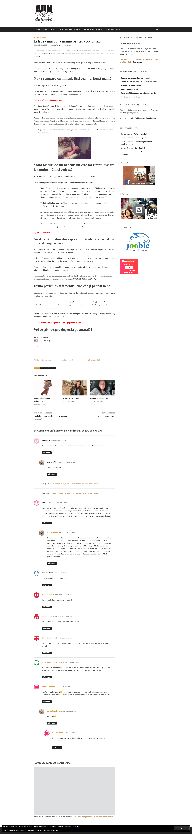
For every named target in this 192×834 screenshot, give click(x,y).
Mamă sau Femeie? (67, 360)
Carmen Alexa (55, 45)
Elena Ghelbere (48, 594)
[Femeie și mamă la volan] (102, 388)
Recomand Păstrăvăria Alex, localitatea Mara (139, 82)
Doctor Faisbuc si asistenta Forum (48, 100)
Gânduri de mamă (40, 37)
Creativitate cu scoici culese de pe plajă (136, 78)
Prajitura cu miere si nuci (130, 97)
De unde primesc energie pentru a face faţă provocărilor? (57, 322)
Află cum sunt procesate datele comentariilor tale (93, 817)
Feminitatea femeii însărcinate (42, 399)
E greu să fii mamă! (42, 233)
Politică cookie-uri (52, 830)
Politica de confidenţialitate (145, 118)
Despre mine (137, 62)
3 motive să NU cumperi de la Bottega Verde (138, 93)
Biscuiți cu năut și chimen (131, 85)
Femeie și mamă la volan (100, 398)
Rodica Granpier (48, 686)
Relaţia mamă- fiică (94, 360)
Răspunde (46, 452)
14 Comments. (66, 45)
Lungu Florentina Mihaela (52, 662)
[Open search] (157, 29)
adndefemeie (52, 532)
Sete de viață (140, 148)
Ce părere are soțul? (70, 398)
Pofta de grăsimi (140, 134)
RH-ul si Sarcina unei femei (42, 360)
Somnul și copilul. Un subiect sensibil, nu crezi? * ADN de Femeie (75, 493)
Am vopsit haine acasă (129, 89)
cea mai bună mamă (48, 368)
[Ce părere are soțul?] (74, 388)
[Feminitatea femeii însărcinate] (46, 388)
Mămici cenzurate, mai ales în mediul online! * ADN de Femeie (74, 484)
